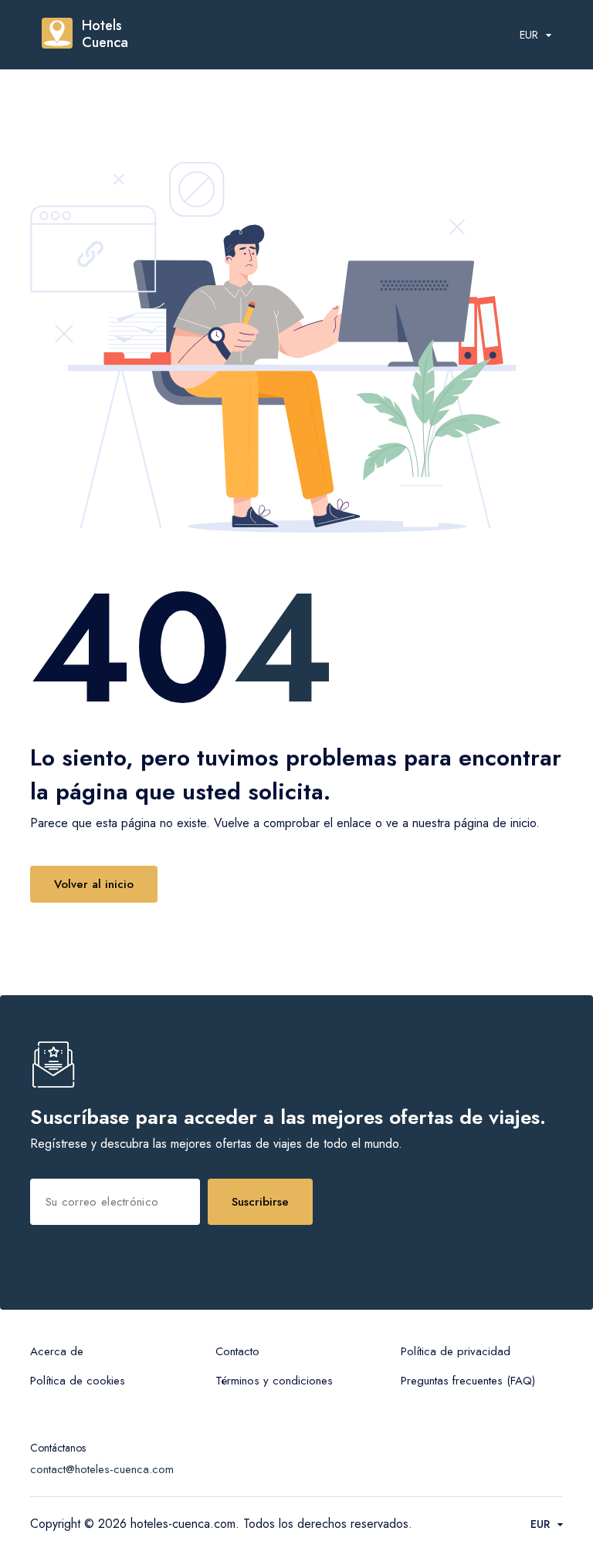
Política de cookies (77, 1380)
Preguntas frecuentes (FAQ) (468, 1380)
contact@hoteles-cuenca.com (102, 1469)
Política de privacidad (455, 1351)
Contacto (237, 1351)
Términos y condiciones (274, 1380)
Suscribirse (260, 1201)
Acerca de (56, 1351)
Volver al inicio (94, 884)
